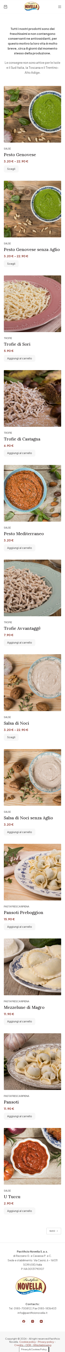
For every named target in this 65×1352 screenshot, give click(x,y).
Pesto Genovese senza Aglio (32, 249)
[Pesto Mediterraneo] (32, 493)
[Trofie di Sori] (32, 303)
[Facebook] (23, 1321)
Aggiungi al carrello (19, 358)
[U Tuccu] (32, 1156)
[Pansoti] (32, 1061)
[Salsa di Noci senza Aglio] (32, 777)
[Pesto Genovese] (32, 114)
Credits (18, 1345)
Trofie (8, 338)
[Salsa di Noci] (32, 682)
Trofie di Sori (17, 344)
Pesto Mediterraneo (24, 533)
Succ (52, 1231)
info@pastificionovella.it (33, 1312)
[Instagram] (32, 1321)
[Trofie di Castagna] (32, 398)
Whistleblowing (42, 1345)
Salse (7, 148)
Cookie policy (27, 1341)
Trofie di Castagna (22, 439)
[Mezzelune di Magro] (32, 966)
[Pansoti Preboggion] (32, 872)
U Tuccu (12, 1196)
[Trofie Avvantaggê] (32, 588)
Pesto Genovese (20, 154)
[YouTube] (41, 1321)
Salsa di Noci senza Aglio (28, 817)
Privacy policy (46, 1341)
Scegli (11, 169)
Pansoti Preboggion (23, 912)
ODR (28, 1345)
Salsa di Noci (16, 723)
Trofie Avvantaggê (22, 628)
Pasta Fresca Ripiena (16, 906)
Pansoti (11, 1102)
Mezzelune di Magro (24, 1007)
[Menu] (59, 6)
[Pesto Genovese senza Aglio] (32, 209)
